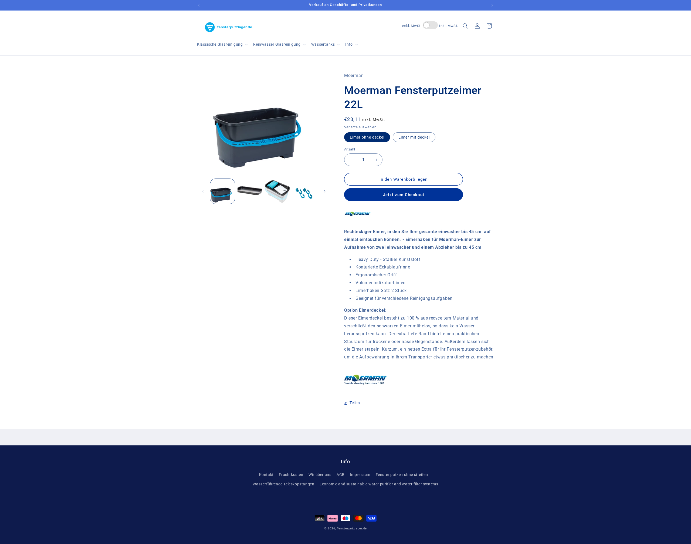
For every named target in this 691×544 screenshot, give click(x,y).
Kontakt (266, 474)
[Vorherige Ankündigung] (199, 5)
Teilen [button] (355, 403)
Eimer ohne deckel (367, 137)
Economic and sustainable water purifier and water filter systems (379, 484)
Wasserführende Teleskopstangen (283, 484)
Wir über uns (320, 474)
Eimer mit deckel (414, 137)
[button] (222, 44)
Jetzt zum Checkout (403, 194)
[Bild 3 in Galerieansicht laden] (250, 191)
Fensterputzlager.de (352, 528)
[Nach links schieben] (203, 191)
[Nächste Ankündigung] (492, 5)
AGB (341, 474)
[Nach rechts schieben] (325, 191)
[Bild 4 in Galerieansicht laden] (277, 191)
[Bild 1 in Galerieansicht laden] (222, 191)
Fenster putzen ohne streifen (402, 474)
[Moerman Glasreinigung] (357, 219)
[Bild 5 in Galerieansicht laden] (304, 191)
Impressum (360, 474)
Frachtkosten (291, 474)
